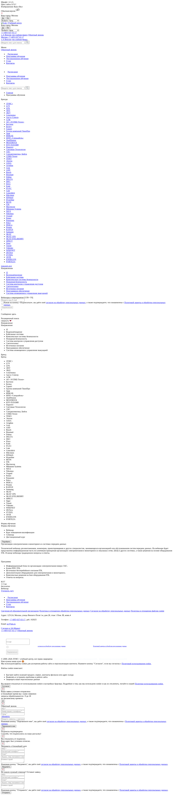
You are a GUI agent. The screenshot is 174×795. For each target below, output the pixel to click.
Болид (8, 126)
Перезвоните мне (8, 726)
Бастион (9, 124)
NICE (8, 211)
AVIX (8, 257)
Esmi (8, 186)
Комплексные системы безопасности (22, 279)
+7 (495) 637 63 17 (9, 33)
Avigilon (9, 165)
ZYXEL (9, 255)
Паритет (9, 147)
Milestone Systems (13, 209)
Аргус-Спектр (12, 117)
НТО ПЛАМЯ (12, 145)
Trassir (8, 246)
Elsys (8, 184)
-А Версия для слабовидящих (14, 35)
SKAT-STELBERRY (15, 239)
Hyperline (10, 200)
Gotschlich (10, 193)
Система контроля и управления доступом (24, 284)
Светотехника (12, 286)
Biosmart (9, 175)
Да (3, 18)
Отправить (6, 793)
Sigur (8, 243)
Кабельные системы (15, 277)
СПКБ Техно (11, 156)
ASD (8, 170)
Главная (9, 93)
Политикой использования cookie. (136, 664)
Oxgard (9, 216)
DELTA (9, 179)
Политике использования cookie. (149, 684)
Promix (9, 227)
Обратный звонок (25, 630)
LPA (8, 108)
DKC (8, 181)
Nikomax (10, 213)
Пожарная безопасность (16, 282)
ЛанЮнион (11, 140)
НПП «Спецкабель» (15, 138)
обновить (6, 716)
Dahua (8, 177)
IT (7, 273)
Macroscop (10, 207)
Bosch (8, 172)
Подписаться (7, 307)
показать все (6, 266)
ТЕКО (9, 159)
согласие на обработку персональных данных (65, 302)
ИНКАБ (9, 136)
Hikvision (10, 195)
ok (3, 701)
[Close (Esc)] (3, 689)
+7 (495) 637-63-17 (17, 620)
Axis (8, 168)
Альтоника (11, 115)
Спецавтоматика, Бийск (16, 154)
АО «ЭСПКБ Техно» (15, 122)
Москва (4, 37)
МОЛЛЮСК (11, 142)
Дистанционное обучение (17, 59)
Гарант (9, 129)
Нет (8, 18)
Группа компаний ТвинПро (18, 131)
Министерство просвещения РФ (113, 659)
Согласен (5, 686)
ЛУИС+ (9, 104)
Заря (8, 133)
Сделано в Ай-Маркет (10, 628)
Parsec (8, 218)
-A (14, 39)
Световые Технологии (16, 149)
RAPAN (9, 230)
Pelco (8, 223)
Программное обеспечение (18, 291)
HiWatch (9, 197)
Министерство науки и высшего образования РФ (76, 659)
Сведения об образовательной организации (20, 611)
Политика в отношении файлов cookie (147, 611)
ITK (8, 204)
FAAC (9, 188)
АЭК (8, 120)
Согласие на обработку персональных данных (110, 611)
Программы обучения (15, 56)
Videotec (9, 248)
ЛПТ (8, 110)
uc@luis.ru (11, 624)
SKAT (8, 234)
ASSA (8, 163)
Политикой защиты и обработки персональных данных (110, 646)
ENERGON (11, 259)
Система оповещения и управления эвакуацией (27, 293)
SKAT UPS (11, 236)
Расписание (13, 54)
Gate (8, 191)
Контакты (10, 63)
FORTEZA (10, 262)
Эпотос (9, 161)
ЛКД (8, 113)
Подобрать (6, 542)
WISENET (10, 250)
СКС (8, 152)
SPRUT (9, 241)
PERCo (9, 225)
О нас (8, 61)
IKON (8, 202)
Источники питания (15, 289)
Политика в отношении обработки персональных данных (64, 611)
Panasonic (10, 220)
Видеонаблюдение (14, 275)
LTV (8, 106)
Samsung (10, 232)
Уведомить (6, 767)
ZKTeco (9, 252)
